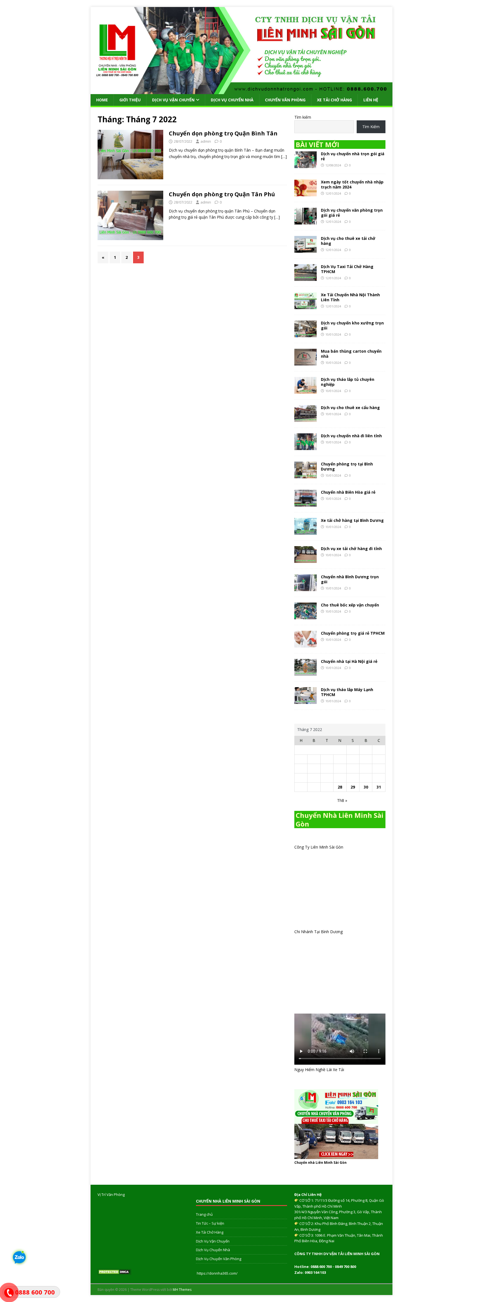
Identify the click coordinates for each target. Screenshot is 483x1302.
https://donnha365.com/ (217, 1273)
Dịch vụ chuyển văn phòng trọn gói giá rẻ (352, 212)
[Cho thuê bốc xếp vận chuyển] (305, 615)
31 (379, 787)
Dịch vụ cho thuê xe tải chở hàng (348, 241)
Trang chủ (204, 1214)
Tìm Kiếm (371, 126)
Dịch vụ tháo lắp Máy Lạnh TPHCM (347, 692)
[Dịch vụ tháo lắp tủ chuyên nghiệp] (305, 390)
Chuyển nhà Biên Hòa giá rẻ (348, 492)
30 (366, 787)
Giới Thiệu (130, 99)
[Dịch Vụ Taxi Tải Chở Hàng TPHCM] (305, 277)
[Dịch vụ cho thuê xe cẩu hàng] (305, 418)
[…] (284, 156)
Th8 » (342, 800)
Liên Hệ (370, 99)
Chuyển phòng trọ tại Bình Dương (347, 466)
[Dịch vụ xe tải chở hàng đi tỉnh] (305, 559)
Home (102, 99)
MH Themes (182, 1289)
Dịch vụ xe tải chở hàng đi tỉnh (351, 548)
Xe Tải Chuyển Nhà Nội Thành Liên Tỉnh (350, 297)
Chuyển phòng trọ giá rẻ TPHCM (353, 633)
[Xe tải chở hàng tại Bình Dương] (305, 531)
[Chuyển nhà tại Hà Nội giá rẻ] (305, 672)
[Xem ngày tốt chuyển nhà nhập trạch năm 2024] (305, 192)
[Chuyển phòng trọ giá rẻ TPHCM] (305, 644)
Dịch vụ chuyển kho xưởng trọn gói (352, 325)
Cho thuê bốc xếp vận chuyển (350, 605)
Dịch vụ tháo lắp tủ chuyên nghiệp (347, 382)
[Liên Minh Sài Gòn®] (241, 90)
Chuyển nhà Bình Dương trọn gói (350, 579)
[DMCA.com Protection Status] (114, 1271)
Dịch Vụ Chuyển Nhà (232, 99)
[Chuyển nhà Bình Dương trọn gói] (305, 587)
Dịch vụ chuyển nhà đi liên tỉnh (351, 435)
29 (353, 787)
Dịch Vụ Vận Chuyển (173, 99)
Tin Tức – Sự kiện (210, 1223)
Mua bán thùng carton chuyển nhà (351, 353)
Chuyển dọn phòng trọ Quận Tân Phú (222, 194)
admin (205, 141)
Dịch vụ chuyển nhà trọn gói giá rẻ (352, 156)
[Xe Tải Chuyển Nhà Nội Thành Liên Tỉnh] (305, 305)
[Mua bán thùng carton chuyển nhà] (305, 362)
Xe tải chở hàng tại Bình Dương (352, 520)
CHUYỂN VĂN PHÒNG (285, 99)
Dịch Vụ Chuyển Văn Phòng (218, 1258)
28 (340, 787)
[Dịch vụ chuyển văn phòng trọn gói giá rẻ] (305, 221)
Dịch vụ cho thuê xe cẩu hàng (350, 407)
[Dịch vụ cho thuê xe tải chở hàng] (305, 249)
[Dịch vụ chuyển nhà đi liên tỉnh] (305, 446)
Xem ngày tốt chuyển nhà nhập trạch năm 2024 (352, 184)
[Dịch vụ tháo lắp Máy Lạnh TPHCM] (305, 700)
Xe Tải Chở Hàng (334, 99)
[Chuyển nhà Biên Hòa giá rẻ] (305, 503)
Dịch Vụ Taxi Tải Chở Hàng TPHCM (347, 269)
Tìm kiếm (302, 117)
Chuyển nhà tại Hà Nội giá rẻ (349, 661)
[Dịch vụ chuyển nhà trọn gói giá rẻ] (305, 164)
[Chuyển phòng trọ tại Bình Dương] (305, 474)
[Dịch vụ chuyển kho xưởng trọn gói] (305, 333)
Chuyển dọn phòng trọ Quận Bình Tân (223, 133)
